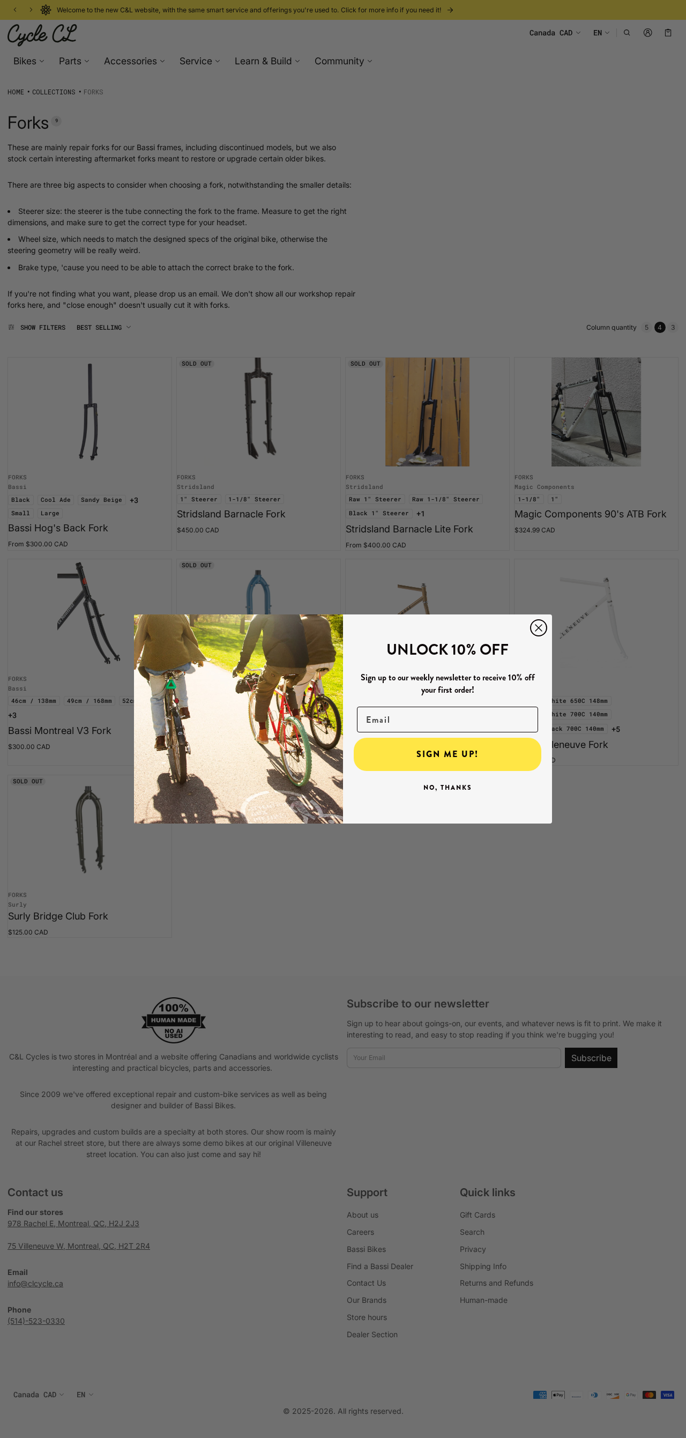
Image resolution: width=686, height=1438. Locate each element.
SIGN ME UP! (447, 754)
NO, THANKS (447, 787)
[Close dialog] (539, 628)
